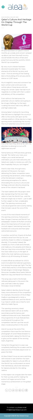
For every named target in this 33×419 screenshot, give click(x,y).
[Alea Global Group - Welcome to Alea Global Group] (18, 7)
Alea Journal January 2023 (9, 17)
